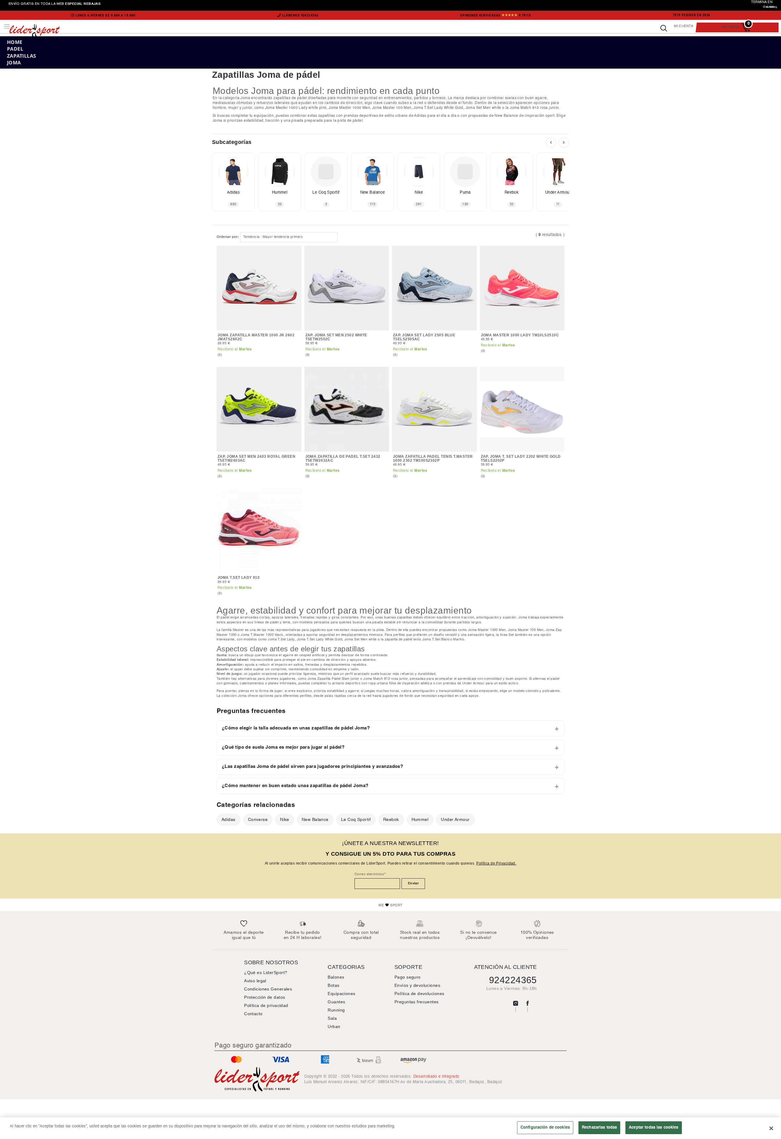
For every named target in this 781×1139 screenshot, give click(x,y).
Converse (258, 820)
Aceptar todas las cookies (653, 1127)
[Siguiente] (564, 142)
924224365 (513, 980)
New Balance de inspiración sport (524, 115)
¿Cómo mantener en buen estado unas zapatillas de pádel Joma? (295, 786)
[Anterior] (551, 142)
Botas (333, 985)
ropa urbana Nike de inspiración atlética (400, 683)
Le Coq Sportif (356, 820)
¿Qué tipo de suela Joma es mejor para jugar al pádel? (283, 747)
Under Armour (455, 820)
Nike (284, 820)
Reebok (391, 820)
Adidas (228, 820)
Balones (336, 977)
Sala (332, 1018)
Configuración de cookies (545, 1127)
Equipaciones (341, 993)
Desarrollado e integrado (436, 1076)
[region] (390, 1128)
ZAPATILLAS (21, 55)
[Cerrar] (771, 1128)
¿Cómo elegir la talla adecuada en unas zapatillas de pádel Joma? (296, 728)
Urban (334, 1026)
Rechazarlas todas (599, 1127)
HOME (15, 42)
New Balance (315, 820)
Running (336, 1010)
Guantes (336, 1001)
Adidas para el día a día (435, 115)
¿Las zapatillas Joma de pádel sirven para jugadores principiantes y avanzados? (312, 767)
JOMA (14, 62)
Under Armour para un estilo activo (490, 683)
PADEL (15, 48)
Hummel (420, 820)
